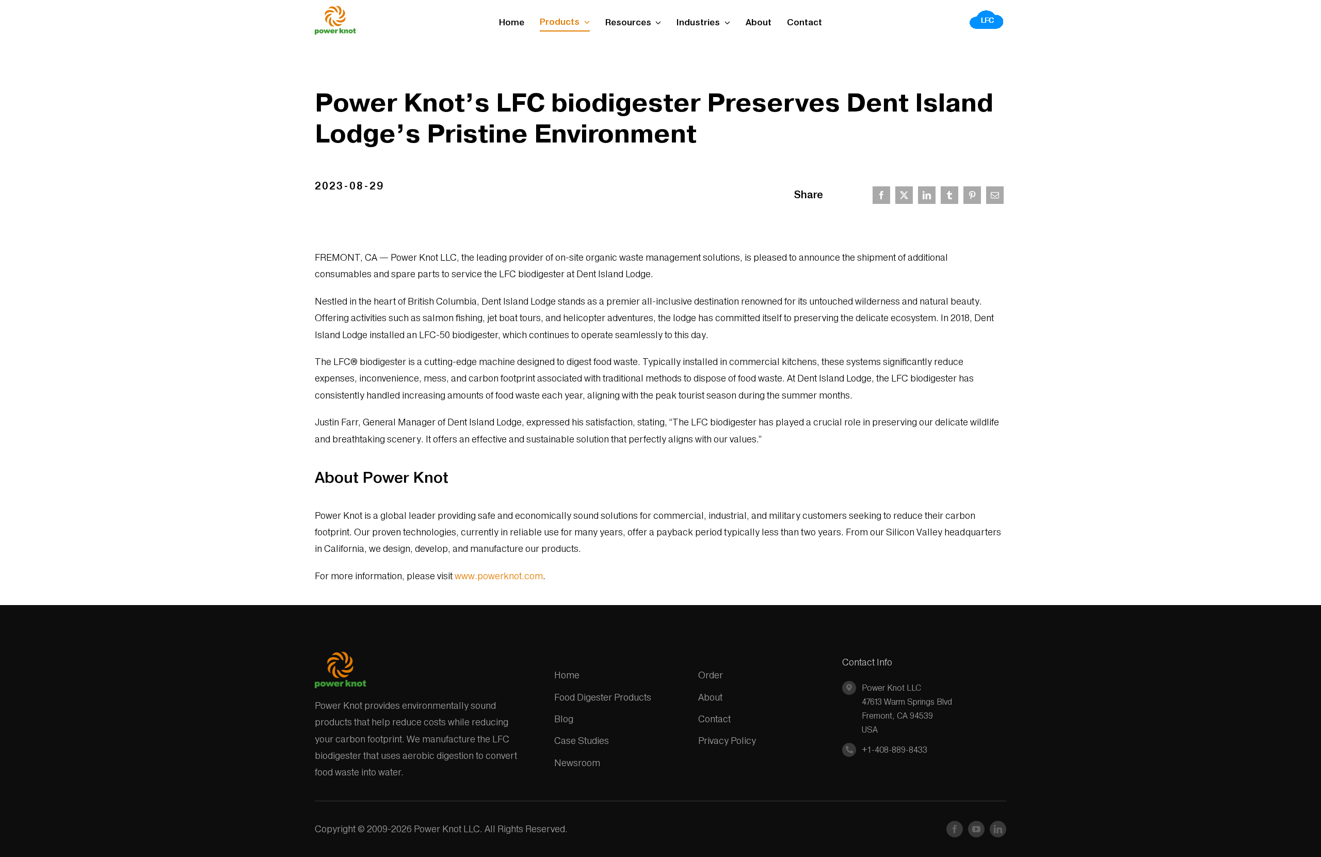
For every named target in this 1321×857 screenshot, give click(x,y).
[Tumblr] (949, 195)
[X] (904, 195)
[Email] (995, 195)
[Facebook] (881, 195)
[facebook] (954, 829)
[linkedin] (998, 829)
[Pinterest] (972, 195)
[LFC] (987, 13)
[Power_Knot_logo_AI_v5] (335, 10)
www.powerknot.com (499, 575)
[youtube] (976, 829)
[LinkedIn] (926, 195)
